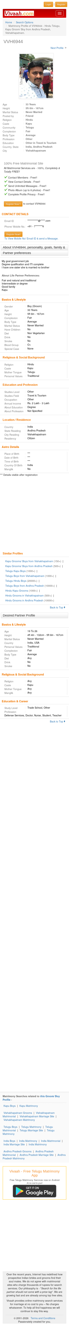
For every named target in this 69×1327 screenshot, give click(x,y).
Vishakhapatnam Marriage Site (37, 1116)
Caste (6, 123)
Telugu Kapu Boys (15, 571)
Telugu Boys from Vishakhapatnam (24, 576)
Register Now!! (13, 234)
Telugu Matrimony (31, 1127)
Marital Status (10, 112)
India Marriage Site (14, 1144)
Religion (7, 120)
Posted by (8, 116)
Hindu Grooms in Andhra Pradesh (24, 600)
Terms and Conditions (43, 1318)
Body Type (9, 135)
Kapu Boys (10, 1105)
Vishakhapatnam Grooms (18, 1113)
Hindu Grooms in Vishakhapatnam (24, 595)
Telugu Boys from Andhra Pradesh (24, 585)
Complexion (9, 131)
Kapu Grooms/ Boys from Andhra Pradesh (29, 566)
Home (8, 22)
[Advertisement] (34, 514)
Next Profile (57, 48)
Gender (8, 306)
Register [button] (61, 4)
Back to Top (57, 607)
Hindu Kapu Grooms (16, 590)
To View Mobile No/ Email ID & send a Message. (31, 238)
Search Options (24, 22)
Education (8, 143)
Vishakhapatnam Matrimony (19, 1120)
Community (9, 127)
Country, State (11, 147)
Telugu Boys (10, 1127)
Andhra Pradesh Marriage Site (37, 1155)
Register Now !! (13, 203)
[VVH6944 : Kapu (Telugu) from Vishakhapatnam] (34, 76)
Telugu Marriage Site (31, 1130)
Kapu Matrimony (28, 1105)
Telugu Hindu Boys (15, 580)
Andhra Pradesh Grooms (17, 1151)
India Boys (9, 1141)
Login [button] (48, 4)
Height (6, 108)
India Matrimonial (50, 1141)
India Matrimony (28, 1141)
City (5, 150)
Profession (9, 139)
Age (5, 104)
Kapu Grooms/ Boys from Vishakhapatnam (29, 561)
